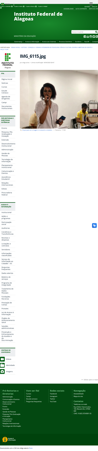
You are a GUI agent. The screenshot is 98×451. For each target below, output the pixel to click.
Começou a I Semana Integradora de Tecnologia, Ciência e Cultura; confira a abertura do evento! (60, 47)
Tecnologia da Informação (12, 426)
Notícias (24, 47)
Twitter (94, 36)
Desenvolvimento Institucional (9, 403)
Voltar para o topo (91, 379)
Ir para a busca (31, 6)
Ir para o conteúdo (6, 6)
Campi (28, 396)
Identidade (10, 365)
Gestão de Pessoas (9, 412)
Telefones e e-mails (80, 404)
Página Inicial (15, 47)
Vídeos (8, 359)
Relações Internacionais (11, 423)
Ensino (5, 407)
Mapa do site (78, 396)
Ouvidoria (78, 42)
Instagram (91, 36)
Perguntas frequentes (34, 402)
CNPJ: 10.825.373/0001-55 (82, 414)
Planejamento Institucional (7, 420)
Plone (31, 448)
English (94, 6)
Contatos (95, 42)
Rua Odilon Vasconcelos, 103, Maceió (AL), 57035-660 (82, 409)
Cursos (28, 394)
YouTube (88, 36)
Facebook (85, 36)
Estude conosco (31, 399)
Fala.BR (86, 42)
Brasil (7, 4)
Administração (8, 397)
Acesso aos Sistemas (49, 42)
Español (87, 6)
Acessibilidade (79, 394)
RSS (97, 36)
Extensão (6, 409)
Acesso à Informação (32, 42)
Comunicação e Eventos (11, 399)
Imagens (9, 371)
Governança (18, 42)
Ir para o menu (19, 6)
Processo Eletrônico (65, 42)
